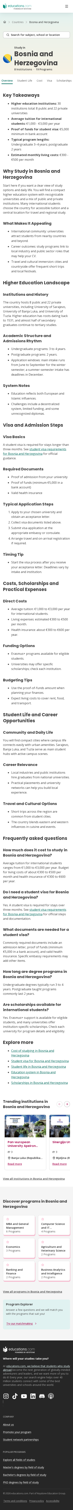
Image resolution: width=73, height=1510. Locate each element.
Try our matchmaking (19, 1323)
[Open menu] (66, 6)
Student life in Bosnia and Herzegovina (38, 1067)
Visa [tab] (49, 80)
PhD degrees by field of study (21, 1482)
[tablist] (36, 80)
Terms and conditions (15, 1500)
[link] (44, 22)
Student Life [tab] (24, 80)
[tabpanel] (36, 589)
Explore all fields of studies (19, 1460)
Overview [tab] (7, 80)
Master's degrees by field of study (23, 1467)
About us (8, 1424)
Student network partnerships (21, 1439)
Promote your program (17, 1432)
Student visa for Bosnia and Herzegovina (40, 1061)
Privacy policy (36, 1500)
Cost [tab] (39, 80)
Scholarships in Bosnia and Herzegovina (39, 1083)
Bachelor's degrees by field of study (24, 1475)
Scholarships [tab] (64, 80)
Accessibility (52, 1500)
